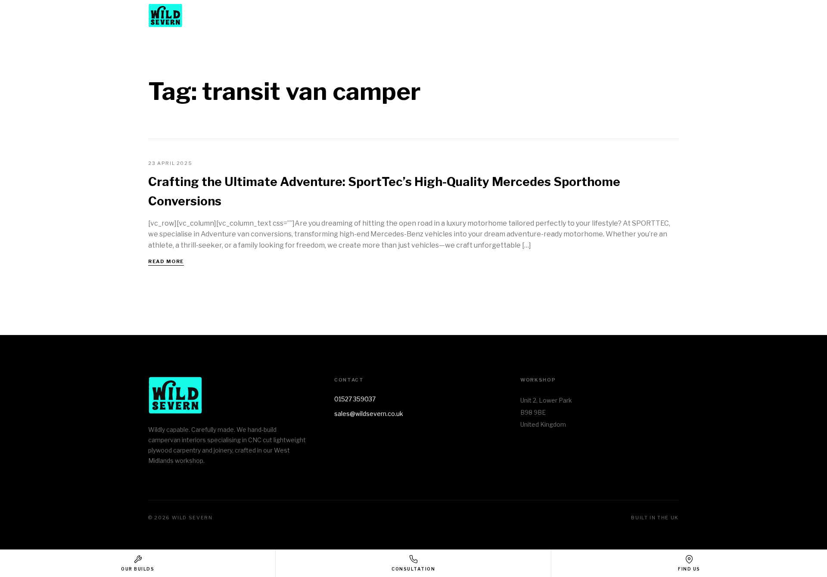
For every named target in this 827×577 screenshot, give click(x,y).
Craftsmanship (605, 16)
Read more (166, 261)
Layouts (547, 16)
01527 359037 (355, 399)
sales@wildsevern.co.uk (368, 413)
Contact (664, 16)
